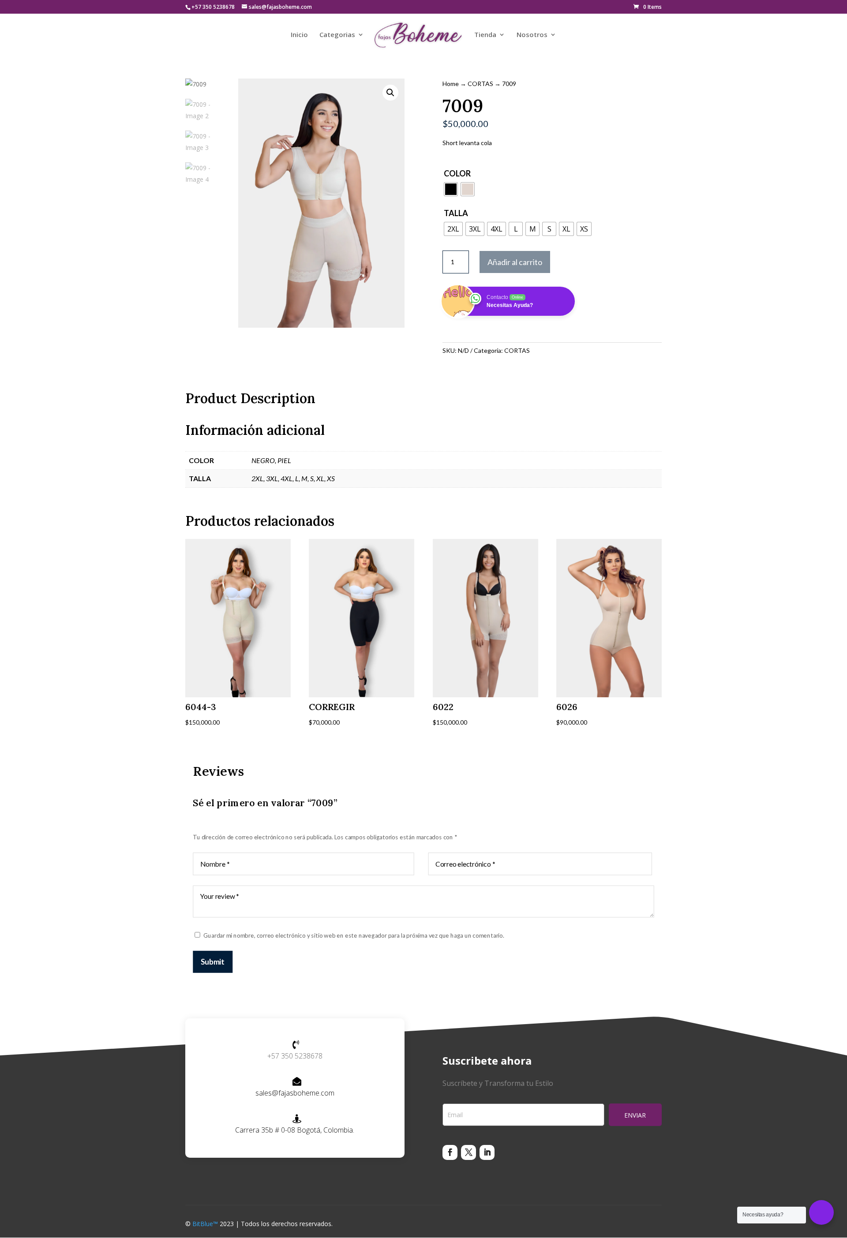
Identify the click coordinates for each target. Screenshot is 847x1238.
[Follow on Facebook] (449, 1152)
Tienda (485, 35)
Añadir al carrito (514, 262)
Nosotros (532, 35)
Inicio (299, 35)
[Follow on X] (468, 1152)
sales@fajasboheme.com (294, 1093)
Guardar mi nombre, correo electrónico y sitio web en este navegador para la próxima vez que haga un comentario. (353, 935)
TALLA (456, 213)
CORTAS (480, 83)
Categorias (337, 35)
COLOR (457, 173)
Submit (213, 961)
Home (450, 83)
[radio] (450, 189)
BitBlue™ (205, 1223)
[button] (390, 93)
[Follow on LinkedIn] (487, 1152)
